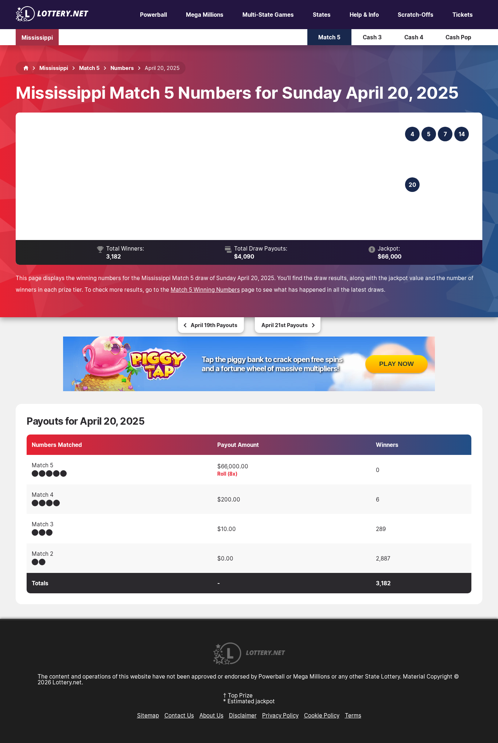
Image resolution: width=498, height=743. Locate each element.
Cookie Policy (321, 715)
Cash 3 (372, 37)
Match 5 (329, 37)
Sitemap (148, 715)
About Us (211, 715)
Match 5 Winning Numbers (205, 289)
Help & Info (364, 14)
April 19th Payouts (214, 325)
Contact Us (179, 715)
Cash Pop (458, 37)
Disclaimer (243, 715)
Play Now (396, 363)
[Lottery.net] (52, 19)
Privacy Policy (280, 715)
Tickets (462, 14)
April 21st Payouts (284, 325)
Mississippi (37, 37)
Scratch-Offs (415, 14)
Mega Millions (204, 14)
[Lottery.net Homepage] (25, 68)
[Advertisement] (215, 176)
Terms (353, 715)
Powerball (153, 14)
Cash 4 (413, 37)
